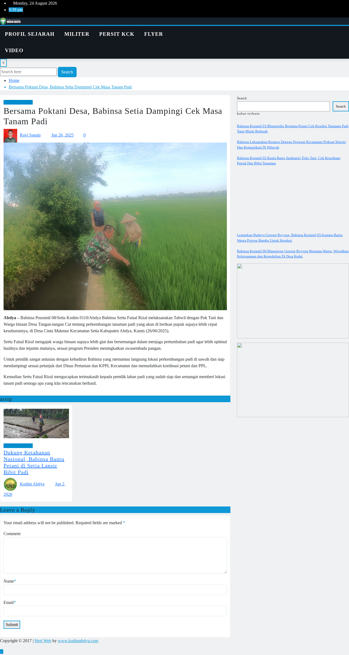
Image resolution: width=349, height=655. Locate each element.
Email (10, 602)
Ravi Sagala (30, 135)
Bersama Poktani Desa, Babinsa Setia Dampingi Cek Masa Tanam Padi (70, 87)
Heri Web (43, 640)
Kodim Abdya (32, 484)
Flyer (153, 34)
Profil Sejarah (30, 34)
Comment (12, 533)
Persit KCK (116, 34)
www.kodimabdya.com (78, 640)
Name (10, 581)
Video (14, 50)
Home (14, 80)
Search (67, 72)
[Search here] (196, 29)
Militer (76, 34)
